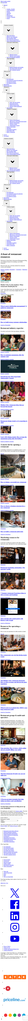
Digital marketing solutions (10, 832)
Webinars (9, 128)
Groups (3, 271)
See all (2, 333)
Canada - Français (11, 17)
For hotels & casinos (11, 83)
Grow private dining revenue (13, 41)
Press (5, 874)
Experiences (6, 836)
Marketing (24, 269)
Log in (5, 134)
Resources (6, 87)
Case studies (9, 107)
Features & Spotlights (12, 109)
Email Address (4, 817)
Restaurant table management (10, 833)
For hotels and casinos (9, 850)
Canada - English (11, 9)
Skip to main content (5, 1)
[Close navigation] (1, 22)
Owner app (6, 861)
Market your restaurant (12, 37)
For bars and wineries (9, 849)
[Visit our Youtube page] (15, 943)
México (8, 14)
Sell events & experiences (13, 39)
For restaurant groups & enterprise (15, 80)
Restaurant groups (14, 103)
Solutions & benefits (8, 25)
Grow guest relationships (12, 42)
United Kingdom (11, 10)
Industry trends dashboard (16, 106)
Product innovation (11, 126)
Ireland (8, 11)
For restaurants (10, 79)
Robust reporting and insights (16, 67)
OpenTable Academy (12, 129)
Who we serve (7, 71)
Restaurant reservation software (11, 831)
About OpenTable (8, 872)
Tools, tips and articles (15, 102)
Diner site (6, 871)
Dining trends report (14, 105)
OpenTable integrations (9, 841)
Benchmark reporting (9, 865)
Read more (3, 293)
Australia (9, 13)
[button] (14, 1019)
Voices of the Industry (15, 120)
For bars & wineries (11, 81)
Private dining (7, 859)
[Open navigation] (1, 21)
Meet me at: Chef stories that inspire (18, 121)
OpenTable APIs (10, 130)
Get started (6, 136)
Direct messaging (8, 866)
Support (5, 5)
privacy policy (19, 811)
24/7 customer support (15, 70)
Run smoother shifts (11, 38)
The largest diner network (16, 68)
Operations (18, 269)
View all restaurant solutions (13, 57)
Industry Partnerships (14, 122)
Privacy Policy (4, 826)
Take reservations (11, 35)
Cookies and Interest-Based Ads (11, 949)
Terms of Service (14, 826)
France (8, 18)
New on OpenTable (8, 876)
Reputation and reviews (9, 837)
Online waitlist (7, 863)
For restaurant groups (9, 848)
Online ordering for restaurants (11, 835)
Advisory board (13, 124)
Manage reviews (13, 54)
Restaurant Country (5, 819)
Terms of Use (7, 947)
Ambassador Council (14, 125)
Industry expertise (5, 269)
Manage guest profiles (15, 56)
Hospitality (12, 269)
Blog (5, 875)
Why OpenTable (10, 58)
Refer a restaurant (11, 132)
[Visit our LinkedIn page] (15, 921)
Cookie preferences (8, 950)
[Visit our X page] (15, 898)
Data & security (7, 862)
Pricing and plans (8, 85)
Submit (2, 822)
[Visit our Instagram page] (15, 932)
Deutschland (9, 15)
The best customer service (10, 854)
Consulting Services (8, 840)
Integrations (6, 84)
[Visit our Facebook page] (15, 909)
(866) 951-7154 (4, 883)
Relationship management (10, 839)
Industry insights (10, 93)
